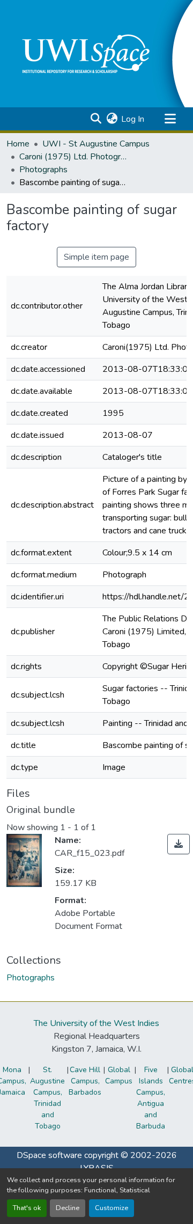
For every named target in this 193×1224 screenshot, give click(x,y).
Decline (67, 1208)
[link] (178, 844)
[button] (95, 119)
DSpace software (49, 1155)
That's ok (27, 1208)
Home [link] (17, 144)
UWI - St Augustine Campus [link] (96, 144)
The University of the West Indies (96, 1023)
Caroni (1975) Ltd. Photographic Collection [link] (73, 157)
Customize (111, 1208)
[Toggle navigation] (170, 119)
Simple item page (96, 257)
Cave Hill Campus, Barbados (85, 1081)
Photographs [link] (43, 169)
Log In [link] (132, 119)
